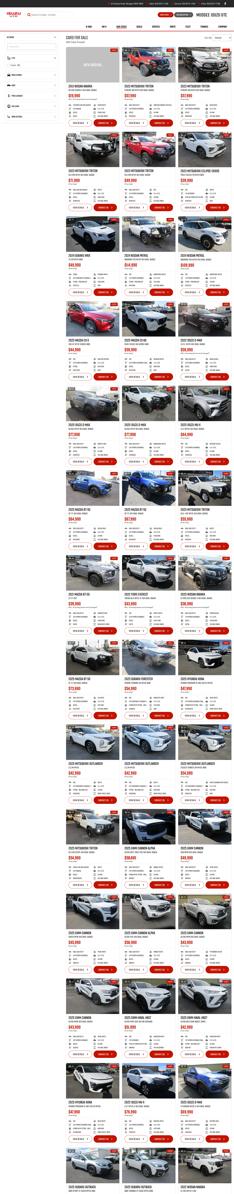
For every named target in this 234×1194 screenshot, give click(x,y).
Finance (204, 27)
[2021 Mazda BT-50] (92, 573)
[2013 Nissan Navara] (92, 64)
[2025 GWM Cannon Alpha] (148, 826)
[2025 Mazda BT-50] (92, 488)
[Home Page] (14, 14)
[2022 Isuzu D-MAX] (204, 319)
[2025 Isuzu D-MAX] (92, 403)
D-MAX (89, 27)
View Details (78, 123)
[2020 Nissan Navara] (204, 573)
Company (222, 27)
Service (156, 27)
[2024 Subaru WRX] (92, 234)
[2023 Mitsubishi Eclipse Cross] (204, 149)
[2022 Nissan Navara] (204, 1165)
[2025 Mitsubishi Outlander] (92, 742)
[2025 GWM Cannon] (204, 826)
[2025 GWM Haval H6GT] (148, 996)
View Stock (164, 14)
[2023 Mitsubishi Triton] (148, 64)
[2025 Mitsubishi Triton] (204, 488)
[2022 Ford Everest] (148, 573)
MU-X (104, 27)
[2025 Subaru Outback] (92, 1165)
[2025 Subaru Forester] (148, 657)
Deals (139, 27)
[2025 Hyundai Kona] (204, 657)
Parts (172, 27)
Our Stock (121, 27)
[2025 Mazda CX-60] (148, 319)
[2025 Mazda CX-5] (92, 319)
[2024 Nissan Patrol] (148, 234)
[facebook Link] (225, 4)
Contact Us (103, 123)
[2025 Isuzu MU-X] (204, 403)
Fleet (188, 27)
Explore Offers (182, 14)
